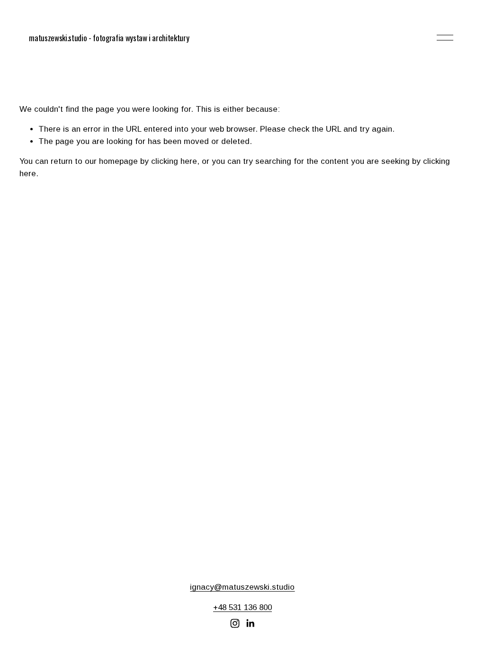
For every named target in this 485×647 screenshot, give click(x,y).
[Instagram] (235, 623)
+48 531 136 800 (242, 607)
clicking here (174, 161)
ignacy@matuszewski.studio (242, 587)
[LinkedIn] (250, 623)
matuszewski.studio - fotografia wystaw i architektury (109, 38)
